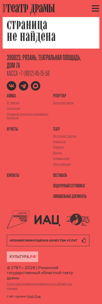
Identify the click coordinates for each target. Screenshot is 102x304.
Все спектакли (63, 102)
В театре (13, 102)
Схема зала (61, 158)
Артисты (12, 129)
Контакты (13, 175)
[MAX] (35, 86)
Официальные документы (69, 196)
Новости (59, 141)
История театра (64, 136)
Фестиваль (60, 175)
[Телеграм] (23, 86)
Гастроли (13, 108)
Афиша (11, 95)
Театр (56, 129)
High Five (34, 296)
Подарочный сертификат (69, 185)
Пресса (58, 147)
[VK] (11, 86)
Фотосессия (62, 164)
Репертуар (59, 95)
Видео (57, 153)
